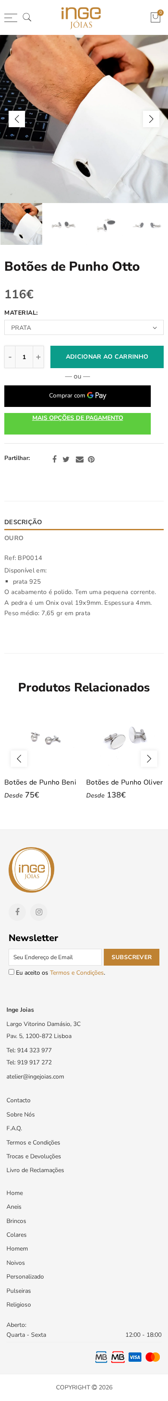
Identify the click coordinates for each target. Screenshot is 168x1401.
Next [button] (151, 119)
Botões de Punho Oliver (124, 782)
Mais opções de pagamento (77, 418)
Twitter (66, 459)
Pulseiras (18, 1291)
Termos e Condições (77, 973)
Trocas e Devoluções (33, 1156)
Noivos (15, 1263)
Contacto (18, 1100)
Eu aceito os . (59, 973)
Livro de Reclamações (35, 1170)
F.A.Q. (14, 1128)
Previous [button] (17, 119)
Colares (16, 1235)
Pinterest (91, 459)
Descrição (23, 522)
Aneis (14, 1207)
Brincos (16, 1221)
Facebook (54, 459)
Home (14, 1193)
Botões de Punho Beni (40, 782)
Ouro (13, 538)
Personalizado (25, 1277)
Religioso (18, 1305)
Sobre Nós (20, 1114)
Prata (21, 328)
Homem (17, 1249)
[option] (84, 119)
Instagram (38, 912)
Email (80, 459)
